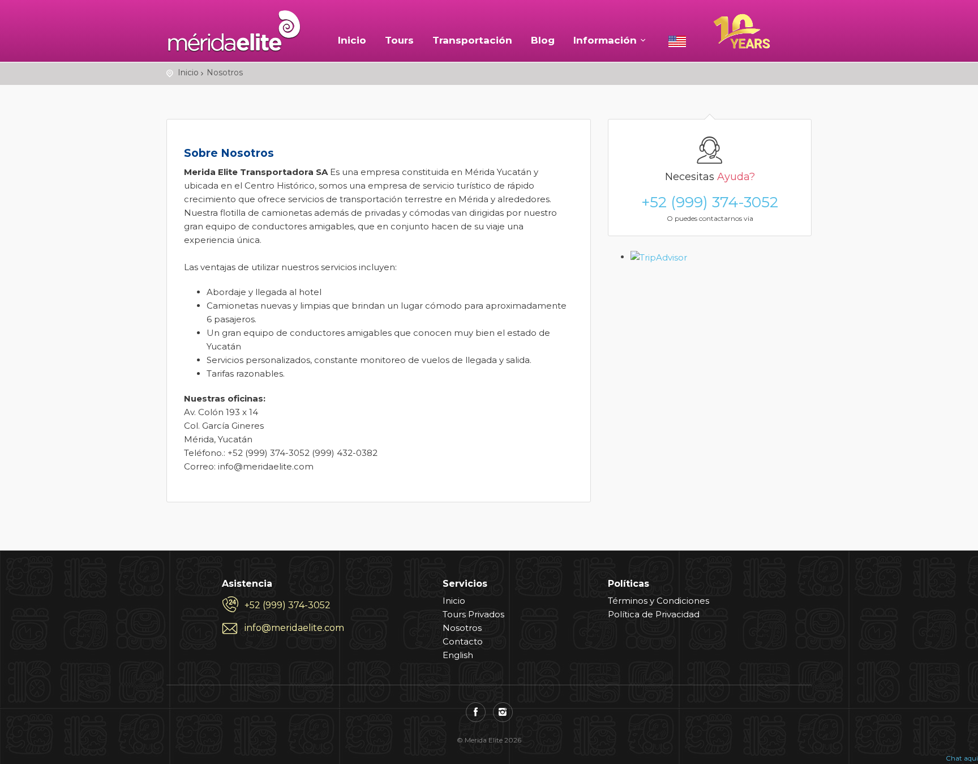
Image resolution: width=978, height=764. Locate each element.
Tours (399, 40)
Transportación (472, 40)
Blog (543, 40)
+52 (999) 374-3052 (709, 202)
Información (605, 40)
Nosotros (462, 627)
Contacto (463, 641)
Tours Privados (473, 614)
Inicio (352, 40)
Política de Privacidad (654, 614)
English (458, 655)
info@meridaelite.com (294, 627)
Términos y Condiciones (658, 600)
